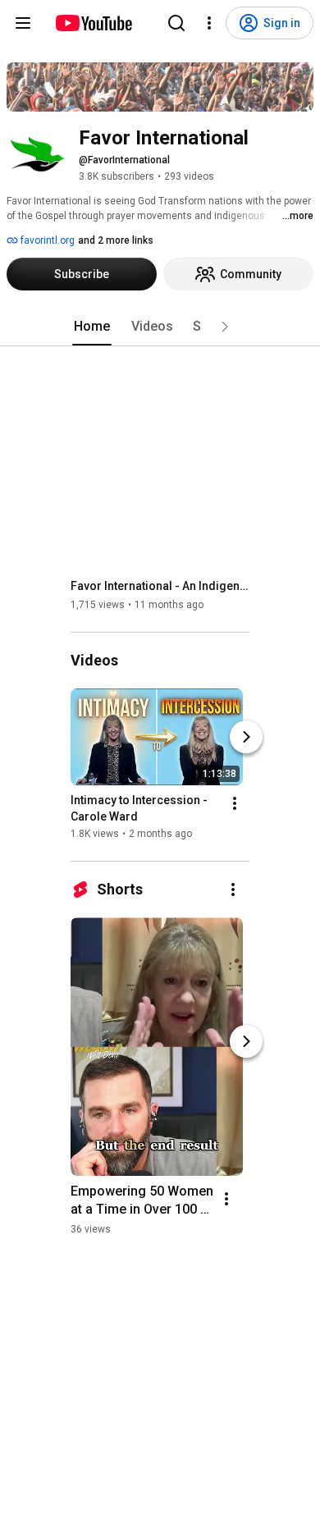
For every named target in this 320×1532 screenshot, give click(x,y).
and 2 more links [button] (115, 240)
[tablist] (160, 326)
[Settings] (209, 23)
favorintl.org (46, 240)
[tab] (92, 326)
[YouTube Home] (93, 23)
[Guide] (23, 23)
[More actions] (234, 803)
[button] (225, 326)
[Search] (176, 23)
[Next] (246, 736)
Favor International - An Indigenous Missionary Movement (160, 585)
